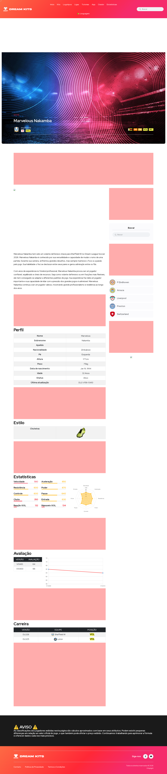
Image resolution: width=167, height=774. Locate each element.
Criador (101, 4)
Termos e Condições (56, 767)
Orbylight (150, 768)
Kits (58, 4)
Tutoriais (85, 4)
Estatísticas (112, 4)
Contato (17, 767)
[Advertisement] (83, 35)
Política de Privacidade (34, 767)
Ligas (77, 4)
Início (52, 4)
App (93, 4)
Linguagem (85, 13)
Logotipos (67, 4)
